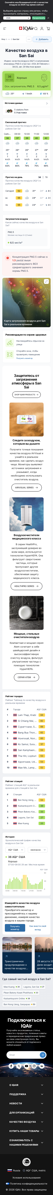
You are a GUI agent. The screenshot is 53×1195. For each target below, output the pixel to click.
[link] (36, 28)
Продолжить (38, 18)
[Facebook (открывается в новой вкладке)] (11, 1066)
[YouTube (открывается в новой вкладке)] (26, 1066)
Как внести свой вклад (37, 928)
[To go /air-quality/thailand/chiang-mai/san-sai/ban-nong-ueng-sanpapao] (27, 800)
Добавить (43, 39)
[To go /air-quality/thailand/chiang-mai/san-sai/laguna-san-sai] (27, 817)
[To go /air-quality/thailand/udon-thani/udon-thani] (27, 762)
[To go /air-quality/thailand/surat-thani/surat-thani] (27, 727)
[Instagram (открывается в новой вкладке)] (34, 1066)
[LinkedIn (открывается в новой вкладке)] (41, 1066)
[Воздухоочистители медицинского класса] (26, 514)
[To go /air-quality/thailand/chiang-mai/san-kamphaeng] (27, 750)
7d (46, 177)
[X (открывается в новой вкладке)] (18, 1066)
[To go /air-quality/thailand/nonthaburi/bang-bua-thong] (27, 732)
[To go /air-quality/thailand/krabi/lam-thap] (27, 715)
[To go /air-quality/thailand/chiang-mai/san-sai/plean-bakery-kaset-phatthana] (27, 812)
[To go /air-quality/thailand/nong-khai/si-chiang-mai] (27, 721)
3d (39, 177)
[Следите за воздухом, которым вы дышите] (26, 419)
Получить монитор (24, 358)
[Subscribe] (43, 1055)
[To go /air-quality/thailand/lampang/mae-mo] (27, 768)
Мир (3, 39)
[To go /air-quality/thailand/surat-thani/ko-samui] (27, 744)
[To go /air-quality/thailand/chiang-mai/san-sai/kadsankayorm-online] (27, 806)
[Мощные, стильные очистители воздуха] (26, 613)
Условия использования (26, 1177)
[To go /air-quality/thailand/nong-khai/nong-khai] (27, 738)
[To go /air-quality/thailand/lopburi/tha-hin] (27, 756)
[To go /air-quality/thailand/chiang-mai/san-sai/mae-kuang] (27, 823)
